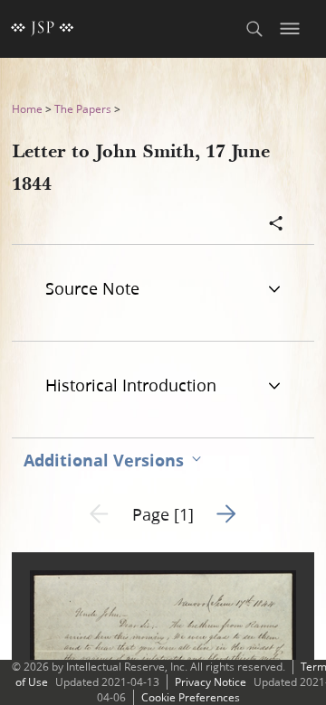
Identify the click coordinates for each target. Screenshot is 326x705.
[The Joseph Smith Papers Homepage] (42, 29)
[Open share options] (276, 225)
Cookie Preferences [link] (190, 697)
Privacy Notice (210, 682)
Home (27, 109)
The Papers (82, 109)
